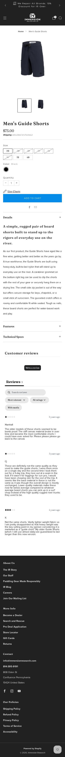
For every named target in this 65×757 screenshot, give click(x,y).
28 (7, 151)
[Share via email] (35, 207)
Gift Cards (9, 638)
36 (7, 157)
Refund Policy (11, 714)
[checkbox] (13, 408)
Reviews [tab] (14, 382)
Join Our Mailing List (14, 598)
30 (18, 151)
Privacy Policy (11, 720)
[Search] (60, 18)
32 (28, 151)
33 (38, 151)
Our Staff (8, 575)
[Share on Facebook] (29, 207)
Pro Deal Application (14, 627)
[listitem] (32, 5)
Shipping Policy (11, 709)
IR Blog (7, 587)
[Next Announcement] (60, 5)
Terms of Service (12, 726)
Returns (7, 644)
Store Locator (10, 632)
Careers (7, 593)
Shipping (7, 135)
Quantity (8, 177)
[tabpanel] (32, 465)
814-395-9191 (10, 666)
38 (17, 157)
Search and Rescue (13, 621)
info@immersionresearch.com (19, 661)
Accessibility (10, 732)
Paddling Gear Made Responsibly (21, 581)
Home (21, 31)
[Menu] (5, 18)
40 (28, 157)
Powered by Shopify (32, 749)
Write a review (33, 368)
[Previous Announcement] (5, 5)
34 (48, 151)
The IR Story (10, 570)
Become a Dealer (12, 615)
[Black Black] (6, 169)
